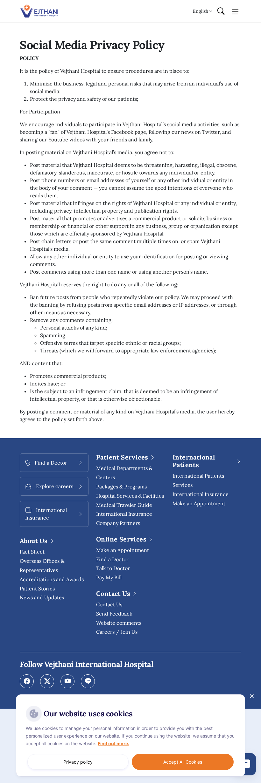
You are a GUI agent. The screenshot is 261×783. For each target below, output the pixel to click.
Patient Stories (37, 588)
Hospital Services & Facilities (130, 496)
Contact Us (109, 604)
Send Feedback (114, 613)
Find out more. (113, 743)
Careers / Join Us (117, 632)
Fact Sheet (32, 551)
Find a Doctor (112, 559)
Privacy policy (78, 762)
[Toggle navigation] (235, 11)
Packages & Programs (121, 486)
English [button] (200, 11)
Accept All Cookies (182, 762)
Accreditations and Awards (52, 579)
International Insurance (201, 494)
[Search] (220, 11)
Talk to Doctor (113, 568)
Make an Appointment (122, 550)
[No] (251, 696)
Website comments (118, 623)
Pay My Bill (109, 577)
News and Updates (42, 597)
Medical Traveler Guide (124, 505)
